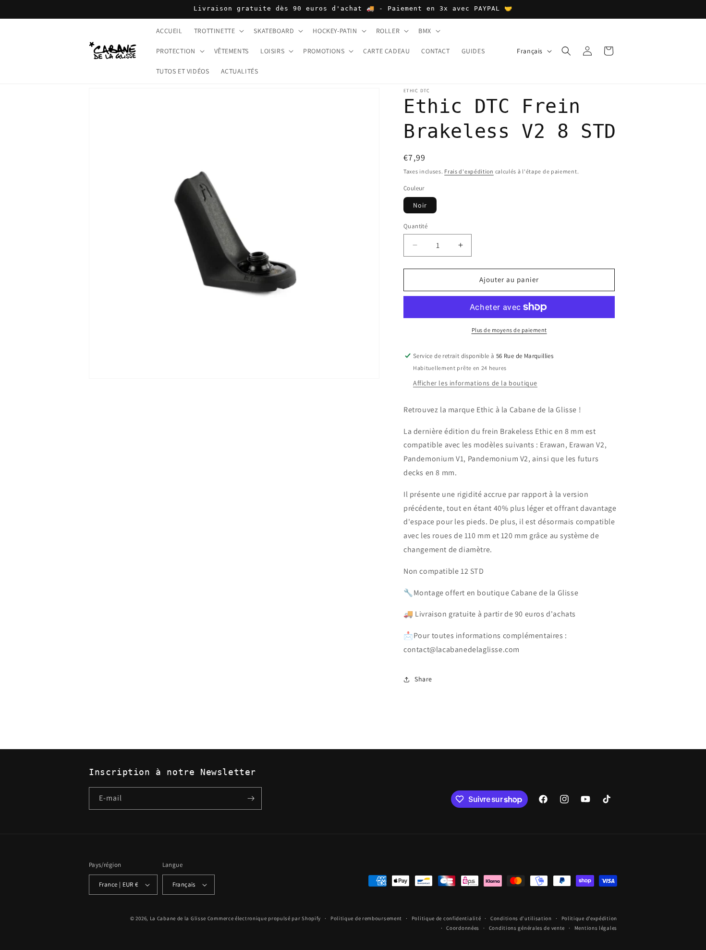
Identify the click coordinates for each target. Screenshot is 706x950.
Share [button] (423, 679)
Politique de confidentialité (446, 918)
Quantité (415, 226)
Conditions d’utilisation (521, 918)
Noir (420, 205)
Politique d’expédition (589, 918)
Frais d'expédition (469, 171)
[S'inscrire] (250, 798)
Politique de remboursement (366, 918)
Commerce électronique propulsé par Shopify (264, 918)
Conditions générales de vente (527, 928)
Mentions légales (595, 928)
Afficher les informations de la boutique (475, 383)
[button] (218, 31)
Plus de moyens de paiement (509, 329)
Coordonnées (462, 928)
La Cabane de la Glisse (178, 918)
